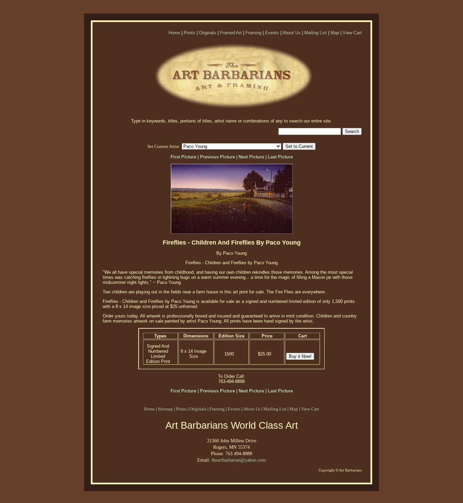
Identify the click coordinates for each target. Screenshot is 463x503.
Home (174, 32)
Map (334, 32)
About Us (291, 32)
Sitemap (165, 408)
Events (272, 32)
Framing (253, 32)
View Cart (352, 32)
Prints (189, 32)
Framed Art (231, 32)
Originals (207, 32)
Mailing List (315, 32)
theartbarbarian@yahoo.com (239, 460)
